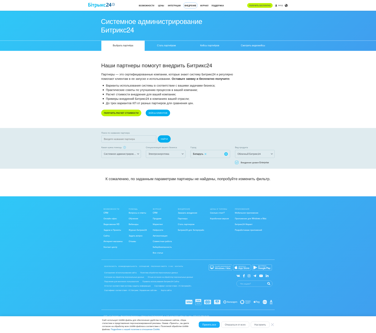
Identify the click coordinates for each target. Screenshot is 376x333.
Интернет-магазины (113, 241)
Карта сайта (166, 290)
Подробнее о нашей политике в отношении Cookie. (135, 329)
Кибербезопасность (162, 246)
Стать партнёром (166, 45)
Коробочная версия (219, 218)
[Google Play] (262, 267)
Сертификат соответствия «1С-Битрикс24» (173, 286)
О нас (170, 266)
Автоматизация (160, 235)
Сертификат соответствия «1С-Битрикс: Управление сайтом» (130, 290)
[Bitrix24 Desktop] (220, 267)
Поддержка (218, 5)
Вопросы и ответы (137, 212)
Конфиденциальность (127, 266)
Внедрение (190, 5)
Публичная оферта (159, 266)
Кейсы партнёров (209, 45)
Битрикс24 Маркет (243, 224)
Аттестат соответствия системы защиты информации (127, 286)
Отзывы (132, 241)
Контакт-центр (110, 246)
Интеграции (174, 5)
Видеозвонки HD (111, 224)
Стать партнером (186, 224)
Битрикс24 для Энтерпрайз (191, 229)
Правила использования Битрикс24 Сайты (160, 281)
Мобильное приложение (246, 212)
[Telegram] (254, 275)
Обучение (133, 218)
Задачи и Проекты (112, 229)
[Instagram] (249, 275)
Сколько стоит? (217, 212)
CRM (106, 212)
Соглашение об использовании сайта (120, 272)
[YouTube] (261, 275)
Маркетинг (158, 224)
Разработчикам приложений (248, 229)
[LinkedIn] (267, 275)
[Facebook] (244, 275)
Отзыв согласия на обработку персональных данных (170, 277)
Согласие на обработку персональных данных (124, 277)
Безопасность (110, 266)
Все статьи (158, 252)
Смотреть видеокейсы (253, 45)
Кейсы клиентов (158, 112)
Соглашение (144, 266)
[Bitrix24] (101, 5)
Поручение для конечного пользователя (121, 281)
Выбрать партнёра (123, 45)
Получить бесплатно (260, 5)
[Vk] (238, 275)
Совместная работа (162, 241)
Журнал (204, 5)
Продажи (157, 218)
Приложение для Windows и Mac (250, 218)
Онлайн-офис (110, 218)
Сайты (107, 235)
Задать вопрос (136, 235)
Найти (164, 138)
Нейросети (158, 229)
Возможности (146, 5)
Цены (161, 5)
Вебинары (134, 224)
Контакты (179, 266)
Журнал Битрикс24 (138, 229)
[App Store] (242, 267)
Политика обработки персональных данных (159, 272)
